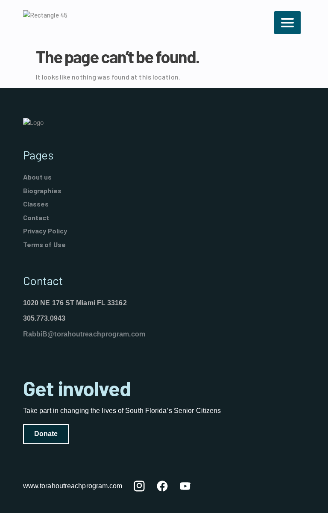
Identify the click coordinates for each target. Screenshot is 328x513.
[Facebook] (162, 486)
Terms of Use (44, 244)
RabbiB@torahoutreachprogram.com (84, 334)
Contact (36, 217)
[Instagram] (139, 486)
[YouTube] (185, 486)
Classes (36, 204)
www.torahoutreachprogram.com (73, 485)
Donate (46, 433)
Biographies (42, 190)
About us (37, 177)
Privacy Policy (45, 231)
